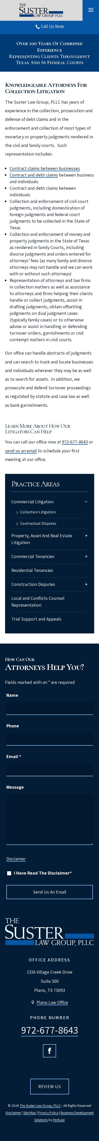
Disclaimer (16, 859)
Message (15, 787)
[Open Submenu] (86, 501)
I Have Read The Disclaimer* (43, 873)
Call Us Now (52, 26)
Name (12, 695)
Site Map (29, 1112)
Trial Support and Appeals (36, 619)
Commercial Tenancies (32, 556)
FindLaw (59, 1119)
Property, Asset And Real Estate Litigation (41, 539)
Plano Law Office (52, 1002)
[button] (91, 10)
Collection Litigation (38, 512)
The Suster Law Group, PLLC (40, 1105)
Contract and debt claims (34, 175)
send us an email (21, 451)
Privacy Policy (48, 1112)
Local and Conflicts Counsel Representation (37, 601)
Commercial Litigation (32, 502)
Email (13, 756)
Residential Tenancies (32, 570)
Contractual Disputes (38, 523)
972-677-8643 (75, 442)
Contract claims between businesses (45, 168)
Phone (12, 726)
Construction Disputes (33, 584)
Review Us (49, 1086)
